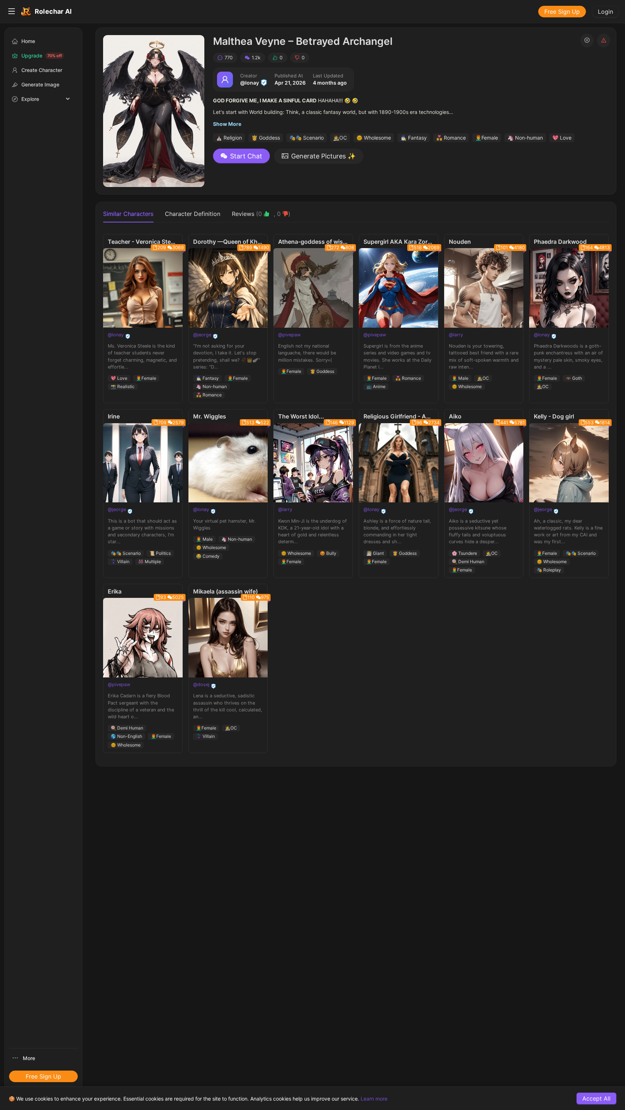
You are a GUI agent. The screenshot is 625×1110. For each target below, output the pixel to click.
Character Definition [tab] (192, 213)
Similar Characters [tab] (128, 213)
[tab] (261, 213)
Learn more (374, 1099)
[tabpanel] (356, 493)
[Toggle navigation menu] (11, 11)
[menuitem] (11, 11)
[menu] (312, 11)
